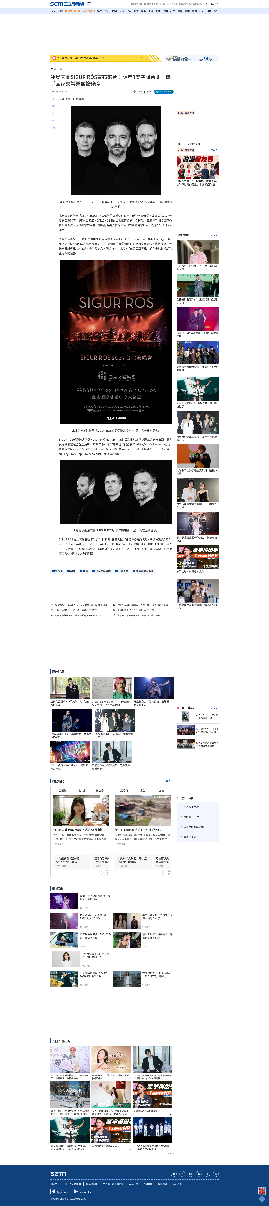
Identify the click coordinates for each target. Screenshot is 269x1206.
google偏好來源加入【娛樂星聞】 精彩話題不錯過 (142, 604)
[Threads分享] (53, 113)
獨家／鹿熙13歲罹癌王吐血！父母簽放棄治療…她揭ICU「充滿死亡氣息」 (111, 1112)
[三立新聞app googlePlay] (82, 1191)
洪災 (142, 790)
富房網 (199, 4)
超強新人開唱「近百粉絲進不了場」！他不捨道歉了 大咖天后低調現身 (70, 1148)
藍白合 (100, 790)
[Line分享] (53, 106)
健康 (158, 11)
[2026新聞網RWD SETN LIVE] (89, 3)
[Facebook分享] (53, 99)
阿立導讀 (174, 4)
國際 (165, 11)
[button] (207, 4)
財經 (187, 11)
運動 (179, 11)
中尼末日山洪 (72, 11)
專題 (194, 11)
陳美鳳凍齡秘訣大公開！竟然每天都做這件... (77, 615)
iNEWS (150, 4)
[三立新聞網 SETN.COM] (53, 11)
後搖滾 (72, 202)
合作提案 (133, 1184)
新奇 (201, 11)
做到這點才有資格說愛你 (104, 1146)
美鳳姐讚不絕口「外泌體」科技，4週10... (138, 609)
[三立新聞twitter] (207, 1174)
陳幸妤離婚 (88, 11)
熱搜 (114, 11)
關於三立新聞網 (73, 1184)
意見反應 (147, 1184)
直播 (121, 11)
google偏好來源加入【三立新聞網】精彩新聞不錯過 (81, 604)
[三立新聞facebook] (182, 1174)
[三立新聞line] (199, 1174)
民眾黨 (62, 790)
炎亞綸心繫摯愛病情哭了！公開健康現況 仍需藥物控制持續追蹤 (70, 1077)
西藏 (161, 790)
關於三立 (54, 1184)
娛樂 (143, 11)
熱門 (99, 11)
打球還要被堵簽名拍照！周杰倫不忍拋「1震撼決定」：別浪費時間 (152, 1077)
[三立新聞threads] (215, 1174)
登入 (217, 4)
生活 (150, 11)
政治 (128, 11)
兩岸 (172, 11)
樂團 (79, 202)
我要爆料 (162, 1184)
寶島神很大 (187, 4)
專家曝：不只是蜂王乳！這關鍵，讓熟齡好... (139, 615)
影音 (107, 11)
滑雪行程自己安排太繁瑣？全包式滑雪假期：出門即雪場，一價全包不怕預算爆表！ (70, 1112)
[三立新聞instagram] (190, 1174)
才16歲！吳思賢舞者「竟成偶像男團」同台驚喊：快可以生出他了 (152, 1148)
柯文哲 (81, 790)
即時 (60, 11)
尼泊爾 (124, 790)
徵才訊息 (177, 1184)
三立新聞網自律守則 (113, 1184)
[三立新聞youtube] (173, 1174)
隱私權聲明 (92, 1184)
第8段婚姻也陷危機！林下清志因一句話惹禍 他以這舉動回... (111, 703)
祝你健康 (161, 4)
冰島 (65, 202)
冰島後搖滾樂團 (68, 216)
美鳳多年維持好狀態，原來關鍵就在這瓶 (75, 609)
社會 (136, 11)
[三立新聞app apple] (60, 1191)
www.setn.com (78, 1198)
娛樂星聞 (138, 4)
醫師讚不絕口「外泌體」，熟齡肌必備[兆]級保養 (110, 1077)
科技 (209, 11)
